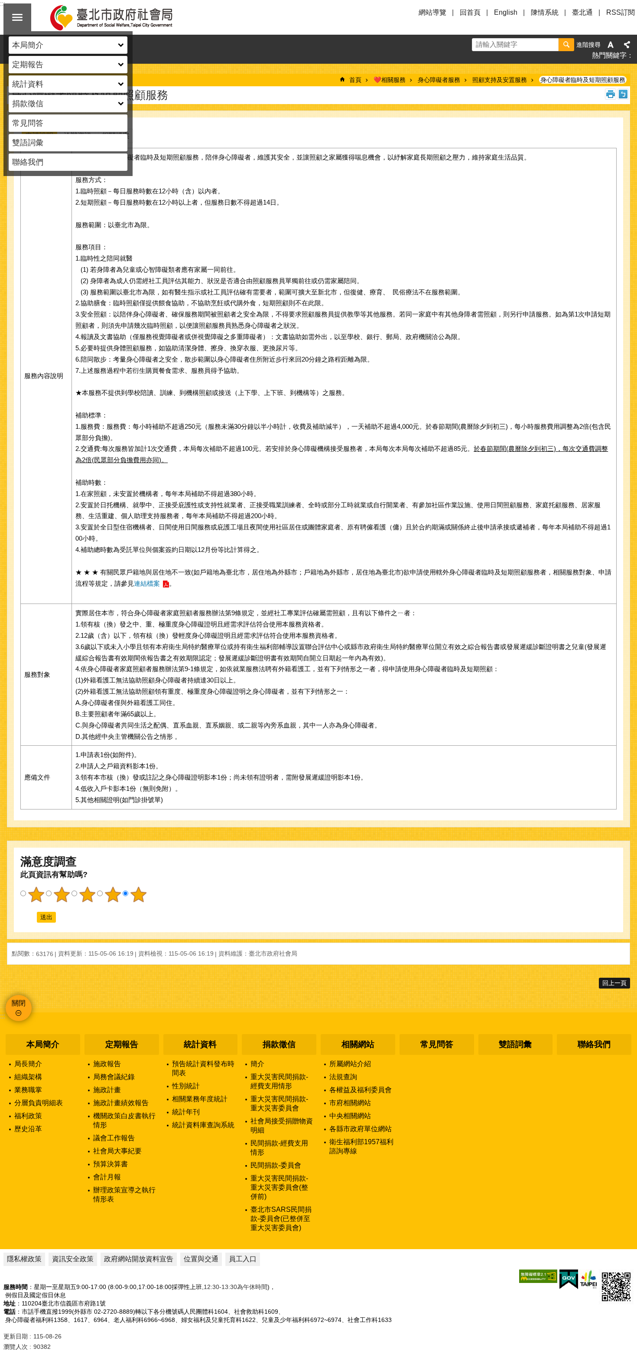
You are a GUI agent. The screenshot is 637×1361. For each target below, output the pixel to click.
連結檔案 (147, 583)
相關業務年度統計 (200, 1099)
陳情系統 (545, 12)
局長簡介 (28, 1063)
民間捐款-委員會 (275, 1165)
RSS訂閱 (620, 12)
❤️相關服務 (390, 79)
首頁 (355, 79)
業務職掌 (28, 1089)
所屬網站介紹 (350, 1063)
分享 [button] (627, 44)
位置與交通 (201, 1259)
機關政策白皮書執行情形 (124, 1120)
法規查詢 (343, 1076)
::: (2, 1016)
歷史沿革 (28, 1129)
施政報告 (107, 1063)
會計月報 (107, 1177)
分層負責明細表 (38, 1102)
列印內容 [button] (610, 94)
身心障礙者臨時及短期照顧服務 (582, 79)
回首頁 (470, 12)
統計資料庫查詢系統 (203, 1125)
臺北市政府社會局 (121, 17)
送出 (28, 917)
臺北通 (582, 12)
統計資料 (200, 1044)
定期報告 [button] (27, 64)
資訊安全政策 (73, 1259)
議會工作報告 (114, 1138)
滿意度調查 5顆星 (138, 894)
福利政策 (28, 1115)
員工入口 (243, 1259)
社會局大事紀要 (117, 1151)
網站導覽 (432, 12)
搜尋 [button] (566, 44)
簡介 (257, 1063)
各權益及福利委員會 (360, 1089)
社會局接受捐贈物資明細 (281, 1125)
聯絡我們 (27, 162)
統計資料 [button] (27, 84)
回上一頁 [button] (614, 982)
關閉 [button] (17, 17)
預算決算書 (110, 1164)
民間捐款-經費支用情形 (279, 1147)
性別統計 (186, 1086)
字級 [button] (610, 44)
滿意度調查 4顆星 (112, 894)
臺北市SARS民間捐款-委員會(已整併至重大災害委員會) (281, 1218)
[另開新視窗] (538, 1276)
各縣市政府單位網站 (360, 1129)
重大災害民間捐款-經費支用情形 (279, 1081)
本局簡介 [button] (27, 45)
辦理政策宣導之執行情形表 (124, 1194)
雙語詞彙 (27, 142)
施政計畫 (107, 1089)
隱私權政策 (24, 1259)
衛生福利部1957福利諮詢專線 (361, 1146)
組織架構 (28, 1076)
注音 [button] (623, 94)
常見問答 (27, 123)
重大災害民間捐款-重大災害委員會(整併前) (279, 1187)
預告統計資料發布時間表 (203, 1068)
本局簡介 (42, 1044)
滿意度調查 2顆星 (61, 894)
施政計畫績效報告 (121, 1102)
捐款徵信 (279, 1044)
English (505, 12)
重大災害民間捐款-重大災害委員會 (279, 1103)
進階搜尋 (588, 44)
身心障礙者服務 (439, 79)
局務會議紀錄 (114, 1076)
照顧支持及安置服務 (499, 79)
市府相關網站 (350, 1102)
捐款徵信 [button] (27, 103)
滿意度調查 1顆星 (36, 894)
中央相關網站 (350, 1115)
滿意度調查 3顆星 (87, 894)
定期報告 (121, 1044)
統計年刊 (186, 1112)
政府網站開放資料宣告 (138, 1259)
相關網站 (357, 1044)
